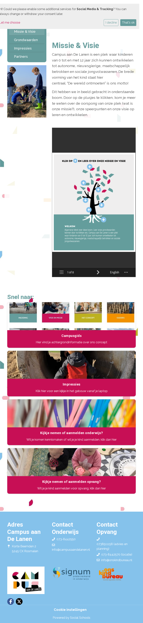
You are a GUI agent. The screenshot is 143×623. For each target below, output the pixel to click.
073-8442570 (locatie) (116, 554)
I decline (111, 22)
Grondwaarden (26, 40)
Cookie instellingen (70, 609)
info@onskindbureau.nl (116, 560)
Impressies (23, 48)
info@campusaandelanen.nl (71, 549)
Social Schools (80, 617)
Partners (21, 56)
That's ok (128, 22)
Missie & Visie (25, 31)
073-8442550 (66, 539)
